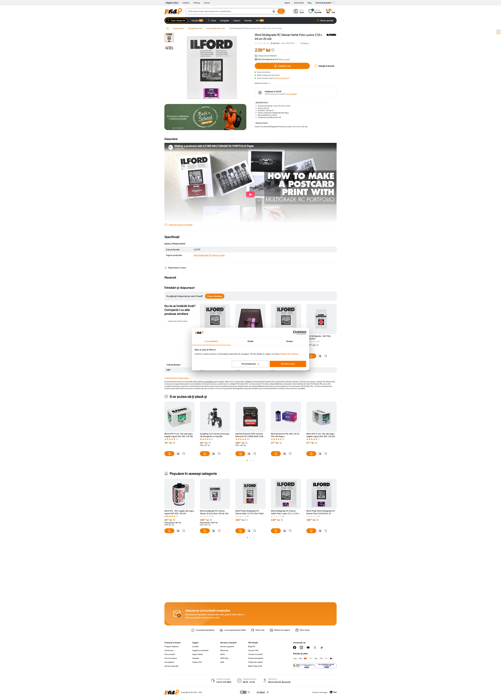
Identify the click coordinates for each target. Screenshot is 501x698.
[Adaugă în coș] (311, 363)
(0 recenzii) (275, 43)
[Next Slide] (336, 424)
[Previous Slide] (164, 424)
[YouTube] (308, 647)
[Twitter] (315, 647)
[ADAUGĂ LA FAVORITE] (326, 363)
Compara (304, 43)
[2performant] (271, 692)
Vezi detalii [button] (285, 59)
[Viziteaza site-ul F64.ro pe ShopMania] (261, 692)
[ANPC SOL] (326, 665)
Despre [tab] (289, 341)
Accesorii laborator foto (216, 28)
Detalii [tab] (251, 341)
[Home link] (167, 28)
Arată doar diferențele (177, 328)
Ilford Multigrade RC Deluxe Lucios (209, 255)
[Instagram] (301, 647)
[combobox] (235, 11)
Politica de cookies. (289, 354)
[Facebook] (294, 647)
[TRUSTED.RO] (243, 692)
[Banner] (205, 117)
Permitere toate (288, 364)
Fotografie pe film (195, 28)
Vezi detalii (292, 94)
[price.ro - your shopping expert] (251, 692)
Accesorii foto (178, 28)
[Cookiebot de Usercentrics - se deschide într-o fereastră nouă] (295, 333)
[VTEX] (333, 692)
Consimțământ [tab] (211, 341)
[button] (273, 11)
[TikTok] (321, 647)
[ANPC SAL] (303, 665)
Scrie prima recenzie (250, 285)
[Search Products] (281, 11)
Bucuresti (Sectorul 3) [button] (282, 78)
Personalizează (249, 364)
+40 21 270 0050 (223, 682)
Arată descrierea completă (180, 224)
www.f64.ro (209, 389)
